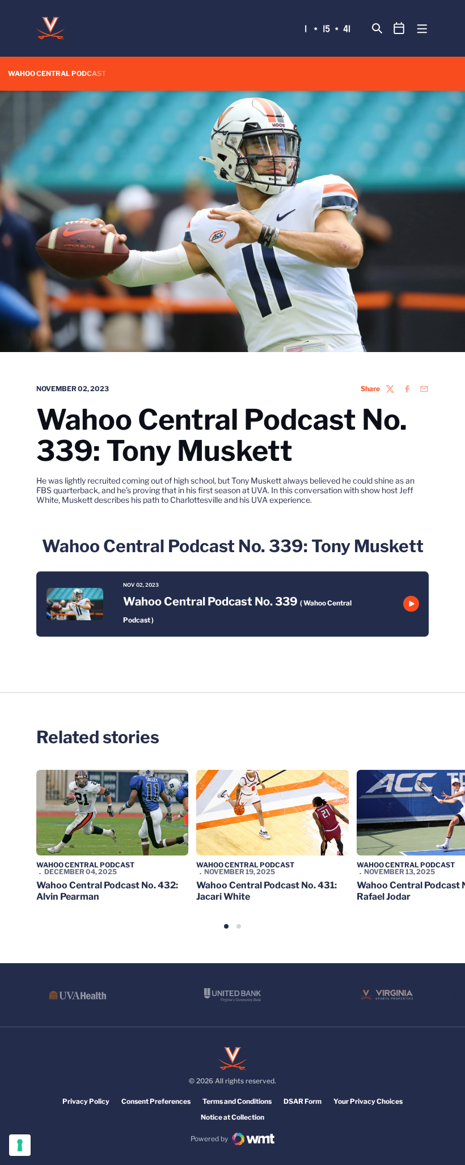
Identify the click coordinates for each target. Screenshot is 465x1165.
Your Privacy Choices (368, 1101)
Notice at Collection (232, 1117)
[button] (226, 926)
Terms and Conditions (237, 1101)
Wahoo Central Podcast (85, 865)
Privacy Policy (85, 1101)
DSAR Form (303, 1101)
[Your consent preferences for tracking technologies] (20, 1145)
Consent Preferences (156, 1101)
